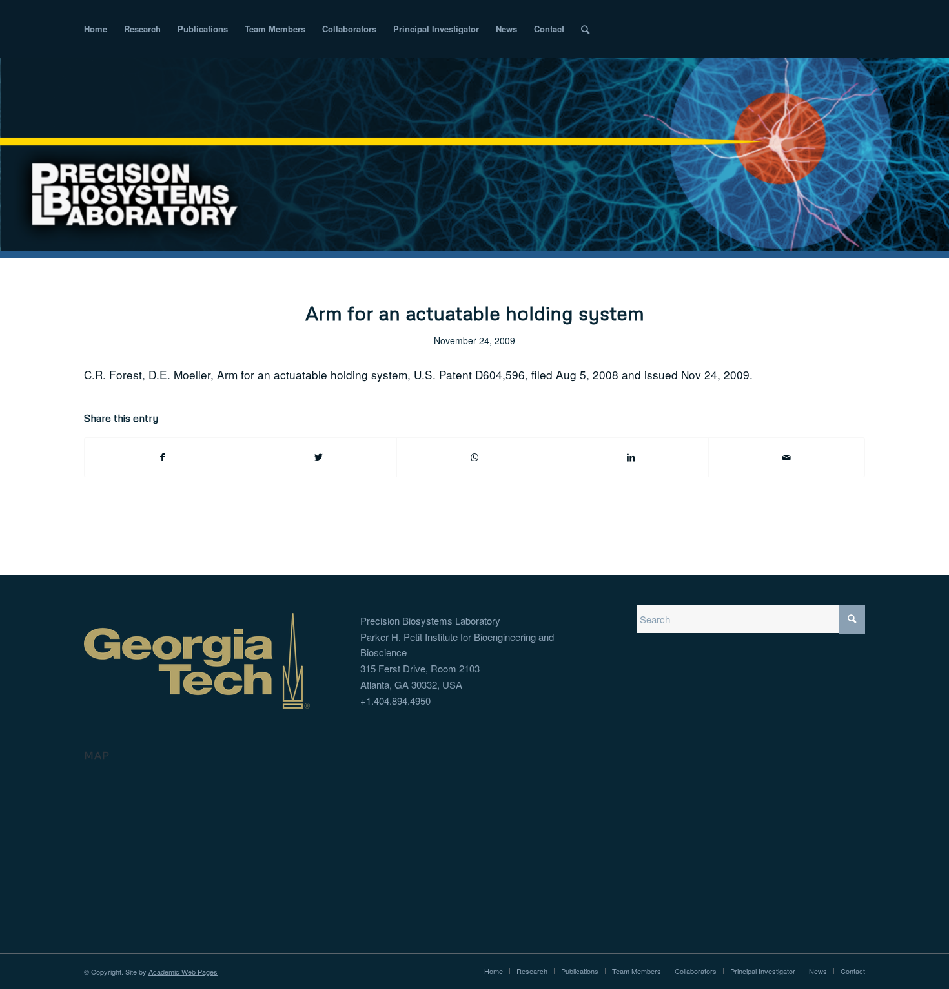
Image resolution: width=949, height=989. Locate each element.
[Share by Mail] (786, 457)
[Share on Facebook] (163, 457)
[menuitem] (96, 29)
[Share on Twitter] (319, 457)
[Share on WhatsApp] (475, 457)
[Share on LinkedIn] (631, 457)
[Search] (585, 29)
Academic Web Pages (183, 971)
